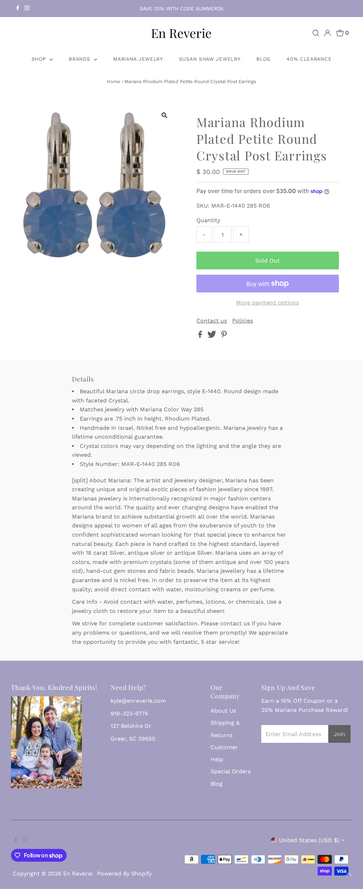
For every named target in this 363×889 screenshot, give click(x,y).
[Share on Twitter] (212, 336)
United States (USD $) (309, 840)
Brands (80, 59)
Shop (40, 59)
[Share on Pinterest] (224, 336)
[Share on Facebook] (201, 336)
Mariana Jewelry (138, 59)
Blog (263, 59)
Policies (242, 321)
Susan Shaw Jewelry (210, 59)
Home (113, 81)
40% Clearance (308, 59)
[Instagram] (27, 8)
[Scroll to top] (349, 875)
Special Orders (231, 771)
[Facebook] (18, 8)
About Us (223, 710)
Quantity (208, 220)
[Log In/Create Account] (327, 33)
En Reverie (181, 32)
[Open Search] (316, 33)
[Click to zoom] (165, 116)
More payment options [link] (267, 302)
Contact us (211, 321)
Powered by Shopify (124, 873)
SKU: (203, 205)
